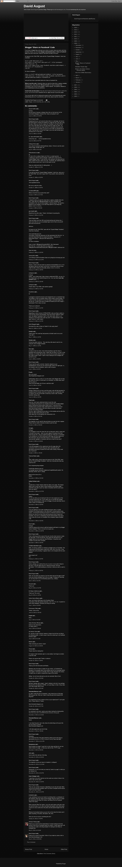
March (77, 77)
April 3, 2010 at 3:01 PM (34, 580)
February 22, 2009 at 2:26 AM (36, 281)
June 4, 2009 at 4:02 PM (35, 369)
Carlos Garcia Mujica (34, 598)
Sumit (30, 524)
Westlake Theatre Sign (81, 66)
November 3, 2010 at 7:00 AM (36, 731)
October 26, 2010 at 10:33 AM (36, 678)
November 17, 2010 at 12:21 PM (36, 741)
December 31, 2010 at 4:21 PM (36, 792)
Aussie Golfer (32, 108)
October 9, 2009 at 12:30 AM (36, 441)
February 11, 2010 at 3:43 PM (36, 558)
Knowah (31, 583)
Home (46, 849)
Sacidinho (31, 291)
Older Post (64, 849)
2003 (75, 94)
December (78, 45)
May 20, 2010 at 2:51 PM (35, 588)
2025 (75, 27)
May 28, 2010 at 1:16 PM (35, 595)
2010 (75, 38)
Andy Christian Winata (34, 622)
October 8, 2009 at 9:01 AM (35, 416)
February (78, 80)
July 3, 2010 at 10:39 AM (35, 628)
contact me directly (36, 206)
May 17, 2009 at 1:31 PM (35, 345)
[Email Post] (46, 100)
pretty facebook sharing (50, 564)
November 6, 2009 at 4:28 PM (36, 504)
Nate (30, 349)
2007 (75, 85)
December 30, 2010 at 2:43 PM (36, 781)
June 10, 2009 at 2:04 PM (35, 397)
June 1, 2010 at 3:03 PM (35, 605)
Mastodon (85, 18)
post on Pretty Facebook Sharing (45, 739)
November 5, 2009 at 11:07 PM (36, 491)
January (78, 82)
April (77, 75)
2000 (75, 96)
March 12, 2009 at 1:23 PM (35, 328)
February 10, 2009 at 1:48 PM (36, 269)
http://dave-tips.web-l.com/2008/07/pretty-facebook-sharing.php (44, 712)
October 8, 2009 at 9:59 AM (35, 425)
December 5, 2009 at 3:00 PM (36, 542)
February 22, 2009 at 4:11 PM (36, 308)
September (79, 52)
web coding (47, 101)
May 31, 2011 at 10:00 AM (35, 839)
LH (29, 428)
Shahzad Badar (33, 456)
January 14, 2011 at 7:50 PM (36, 818)
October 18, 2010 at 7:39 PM (36, 660)
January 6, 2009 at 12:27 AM (36, 194)
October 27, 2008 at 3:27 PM (36, 167)
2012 (75, 34)
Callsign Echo (32, 144)
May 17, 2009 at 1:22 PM (35, 337)
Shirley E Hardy (33, 821)
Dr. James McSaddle (34, 136)
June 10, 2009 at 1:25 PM (35, 385)
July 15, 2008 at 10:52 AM (35, 149)
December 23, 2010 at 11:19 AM (36, 764)
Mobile (30, 641)
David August (34, 6)
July (77, 56)
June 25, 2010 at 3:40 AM (35, 612)
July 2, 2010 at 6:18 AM (34, 619)
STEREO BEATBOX (34, 545)
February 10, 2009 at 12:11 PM (36, 259)
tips (43, 101)
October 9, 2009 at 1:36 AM (35, 453)
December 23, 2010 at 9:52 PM (36, 773)
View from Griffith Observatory (83, 72)
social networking (37, 101)
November (78, 47)
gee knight (31, 211)
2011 (75, 36)
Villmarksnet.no (33, 152)
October (78, 49)
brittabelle (31, 795)
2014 (75, 29)
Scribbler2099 (32, 190)
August (78, 54)
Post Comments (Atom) (49, 853)
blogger (30, 101)
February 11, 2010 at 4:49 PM (36, 570)
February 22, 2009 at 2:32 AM (36, 288)
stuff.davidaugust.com (60, 9)
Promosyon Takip (33, 608)
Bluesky (93, 18)
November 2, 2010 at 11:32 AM (36, 714)
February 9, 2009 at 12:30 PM (36, 252)
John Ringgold (32, 324)
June (77, 58)
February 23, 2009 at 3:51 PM (36, 321)
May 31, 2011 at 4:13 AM (35, 830)
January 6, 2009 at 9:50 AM (35, 208)
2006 (75, 87)
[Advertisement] (37, 25)
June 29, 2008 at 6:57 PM (35, 140)
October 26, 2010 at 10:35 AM (36, 688)
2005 (75, 89)
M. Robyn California (34, 591)
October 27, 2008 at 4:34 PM (36, 187)
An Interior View (33, 631)
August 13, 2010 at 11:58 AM (36, 645)
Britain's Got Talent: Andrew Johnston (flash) (82, 69)
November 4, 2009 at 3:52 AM (36, 478)
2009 (75, 41)
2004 (75, 91)
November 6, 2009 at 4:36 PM (36, 520)
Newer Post (28, 849)
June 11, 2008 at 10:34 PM (35, 116)
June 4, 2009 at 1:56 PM (35, 359)
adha (30, 753)
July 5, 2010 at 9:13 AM (34, 638)
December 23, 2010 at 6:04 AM (36, 757)
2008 (75, 43)
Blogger (64, 863)
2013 (75, 32)
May (77, 61)
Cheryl (30, 649)
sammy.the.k (32, 255)
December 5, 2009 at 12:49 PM (36, 531)
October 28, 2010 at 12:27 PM (36, 706)
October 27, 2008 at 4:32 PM (36, 177)
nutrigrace (31, 273)
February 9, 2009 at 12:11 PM (36, 215)
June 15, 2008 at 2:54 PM (35, 133)
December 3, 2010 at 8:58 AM (36, 750)
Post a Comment (31, 842)
